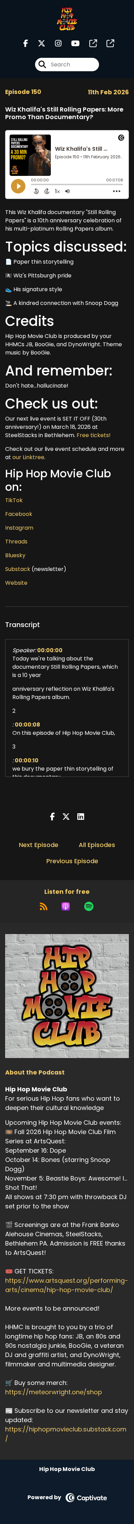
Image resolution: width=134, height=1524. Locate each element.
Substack (17, 569)
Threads (16, 542)
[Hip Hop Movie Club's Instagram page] (54, 43)
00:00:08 (27, 725)
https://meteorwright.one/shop (53, 1392)
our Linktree (28, 457)
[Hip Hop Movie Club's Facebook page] (25, 43)
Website (16, 583)
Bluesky (15, 555)
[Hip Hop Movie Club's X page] (37, 43)
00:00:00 (50, 650)
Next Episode (38, 844)
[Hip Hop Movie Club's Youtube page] (71, 43)
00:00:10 (26, 760)
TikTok (14, 500)
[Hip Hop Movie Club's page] (89, 43)
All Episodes (97, 844)
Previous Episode (72, 861)
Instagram (19, 528)
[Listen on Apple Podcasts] (65, 906)
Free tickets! (94, 435)
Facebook (18, 514)
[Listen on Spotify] (89, 906)
